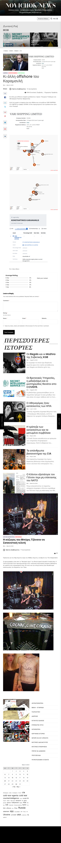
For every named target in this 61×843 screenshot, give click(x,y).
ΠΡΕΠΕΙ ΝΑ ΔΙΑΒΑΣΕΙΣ (38, 751)
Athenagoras (5, 792)
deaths (8, 800)
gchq (25, 800)
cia (23, 792)
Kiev (28, 802)
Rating (5, 313)
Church (19, 792)
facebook (18, 800)
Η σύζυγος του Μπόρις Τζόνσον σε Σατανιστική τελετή (24, 541)
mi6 (6, 805)
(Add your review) (42, 278)
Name (5, 318)
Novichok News (30, 5)
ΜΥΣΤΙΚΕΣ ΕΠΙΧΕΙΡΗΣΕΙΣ (39, 746)
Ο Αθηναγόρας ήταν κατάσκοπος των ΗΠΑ (39, 404)
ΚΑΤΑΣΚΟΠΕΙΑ (36, 729)
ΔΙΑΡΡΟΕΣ (6, 72)
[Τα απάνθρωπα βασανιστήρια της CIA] (16, 40)
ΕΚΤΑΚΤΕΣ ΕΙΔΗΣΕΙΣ (13, 72)
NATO (24, 805)
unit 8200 (13, 815)
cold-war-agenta (10, 795)
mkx (4, 85)
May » (18, 787)
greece (9, 802)
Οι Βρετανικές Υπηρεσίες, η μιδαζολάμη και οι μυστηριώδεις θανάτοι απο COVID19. (41, 382)
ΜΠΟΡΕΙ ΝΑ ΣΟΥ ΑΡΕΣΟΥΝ (40, 738)
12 (27, 774)
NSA (4, 808)
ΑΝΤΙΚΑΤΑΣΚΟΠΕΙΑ (37, 703)
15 (12, 777)
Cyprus (4, 800)
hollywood (15, 802)
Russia (21, 807)
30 (16, 784)
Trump (24, 811)
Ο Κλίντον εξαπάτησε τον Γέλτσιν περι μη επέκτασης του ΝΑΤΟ (41, 477)
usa (19, 814)
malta (13, 269)
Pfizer (16, 808)
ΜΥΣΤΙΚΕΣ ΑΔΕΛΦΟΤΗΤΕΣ (9, 536)
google (4, 802)
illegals (20, 802)
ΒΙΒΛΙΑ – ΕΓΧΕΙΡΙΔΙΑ (38, 707)
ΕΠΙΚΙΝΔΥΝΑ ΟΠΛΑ (37, 725)
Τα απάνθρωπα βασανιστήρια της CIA (15, 42)
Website (44, 318)
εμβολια (5, 817)
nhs (28, 805)
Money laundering (18, 805)
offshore (17, 269)
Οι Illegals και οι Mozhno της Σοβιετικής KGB (44, 41)
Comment (6, 300)
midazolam (11, 805)
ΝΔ (28, 815)
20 (5, 781)
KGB (24, 802)
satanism (6, 811)
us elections (24, 815)
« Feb (13, 787)
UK (27, 811)
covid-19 (26, 798)
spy (12, 811)
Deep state (12, 800)
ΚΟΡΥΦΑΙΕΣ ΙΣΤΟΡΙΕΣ (38, 733)
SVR (21, 811)
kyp (4, 805)
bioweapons (14, 792)
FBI (22, 800)
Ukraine (6, 814)
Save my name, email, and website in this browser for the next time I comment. (27, 326)
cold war (23, 795)
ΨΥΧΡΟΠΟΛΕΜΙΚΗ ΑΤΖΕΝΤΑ (40, 760)
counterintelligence (11, 798)
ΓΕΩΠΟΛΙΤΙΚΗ (36, 712)
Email (24, 318)
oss (12, 808)
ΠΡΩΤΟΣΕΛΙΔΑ (21, 72)
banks (10, 792)
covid (21, 798)
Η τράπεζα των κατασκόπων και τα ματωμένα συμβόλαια (39, 430)
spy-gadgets (17, 811)
